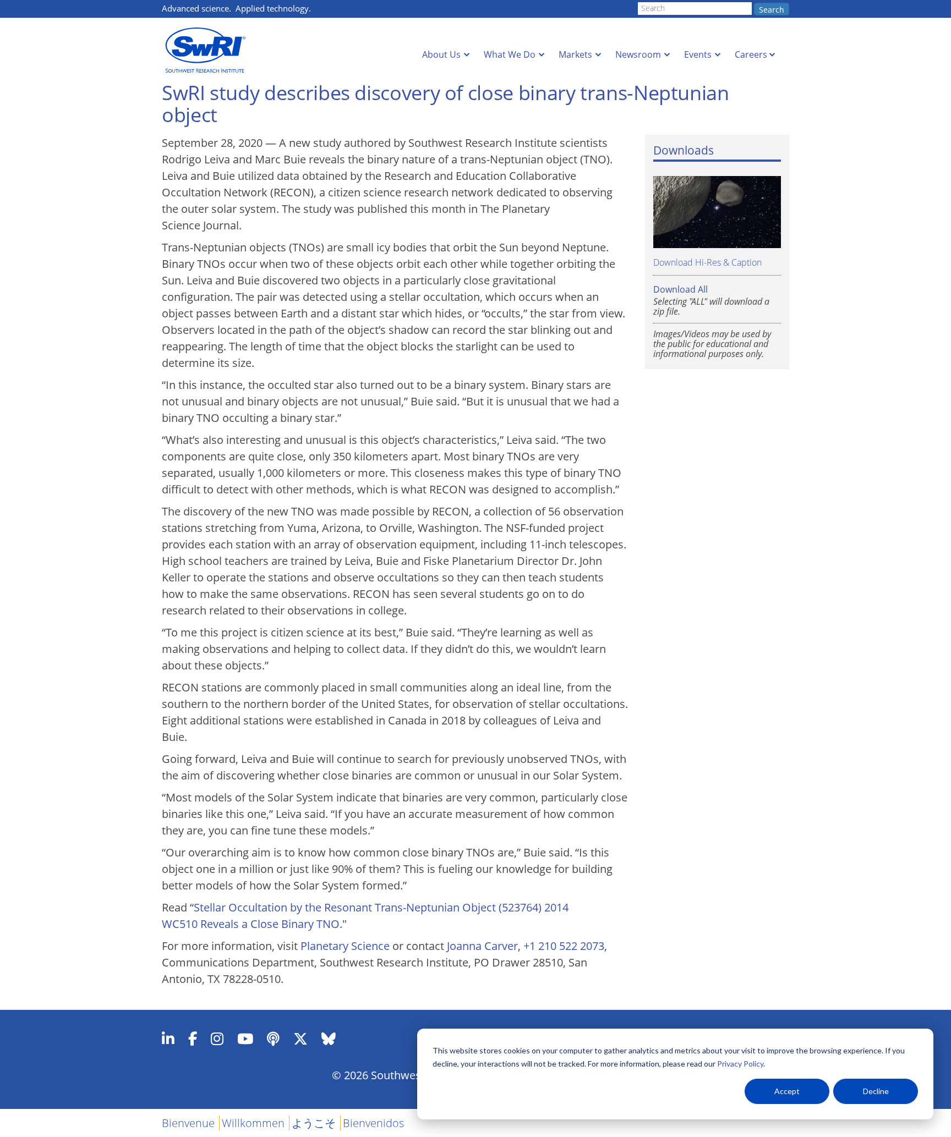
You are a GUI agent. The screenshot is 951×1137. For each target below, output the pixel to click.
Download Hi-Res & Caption (707, 262)
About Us (441, 54)
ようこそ (314, 1123)
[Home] (208, 50)
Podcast (273, 1038)
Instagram (217, 1038)
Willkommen (253, 1123)
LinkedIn (168, 1038)
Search (771, 9)
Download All (680, 289)
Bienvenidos (373, 1123)
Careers (751, 54)
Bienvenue (188, 1123)
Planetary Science (345, 945)
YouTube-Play (245, 1038)
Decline (876, 1091)
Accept (787, 1091)
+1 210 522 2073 (563, 945)
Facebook (192, 1038)
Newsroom (638, 54)
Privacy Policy (740, 1063)
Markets (575, 54)
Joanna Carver (482, 945)
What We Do (509, 54)
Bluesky (328, 1038)
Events (698, 54)
